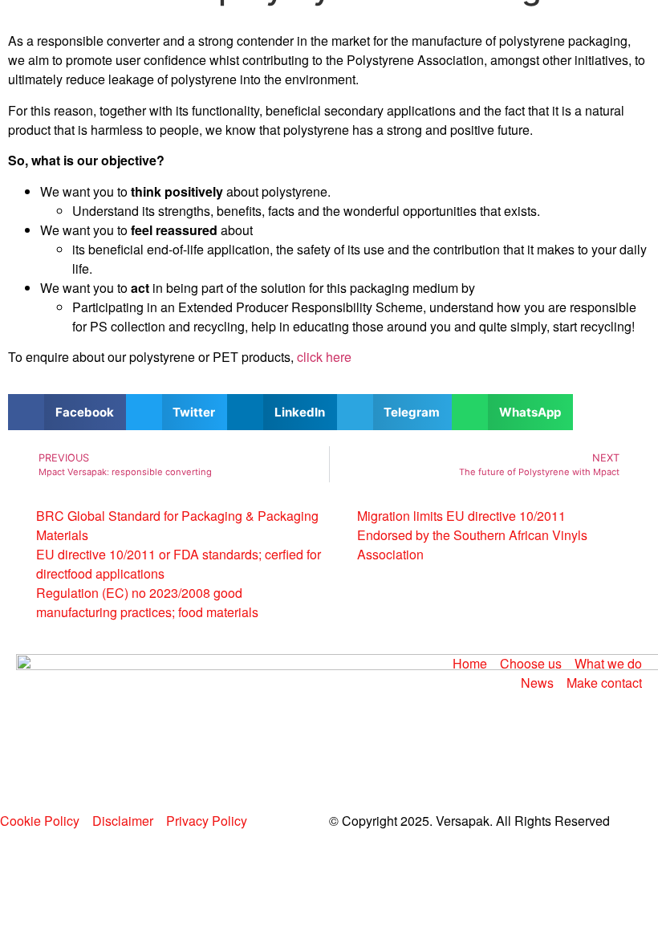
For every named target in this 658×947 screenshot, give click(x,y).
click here (324, 357)
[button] (67, 412)
